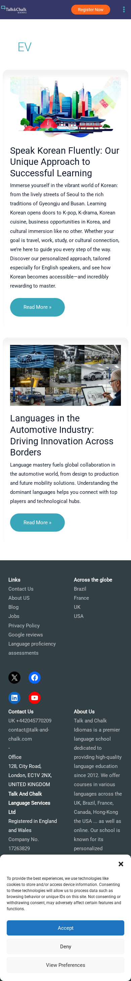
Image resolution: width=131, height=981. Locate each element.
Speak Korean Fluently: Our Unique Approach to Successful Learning (64, 162)
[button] (121, 864)
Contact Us (21, 589)
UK (77, 607)
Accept (66, 928)
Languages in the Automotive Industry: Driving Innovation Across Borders (62, 435)
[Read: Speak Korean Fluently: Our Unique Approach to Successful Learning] (65, 107)
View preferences (65, 965)
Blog (13, 607)
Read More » (37, 310)
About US (19, 598)
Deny (65, 947)
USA (79, 616)
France (81, 598)
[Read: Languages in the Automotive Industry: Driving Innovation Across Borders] (65, 375)
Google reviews (25, 635)
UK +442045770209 (29, 721)
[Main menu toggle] (124, 9)
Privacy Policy (24, 626)
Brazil (80, 589)
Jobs (13, 616)
